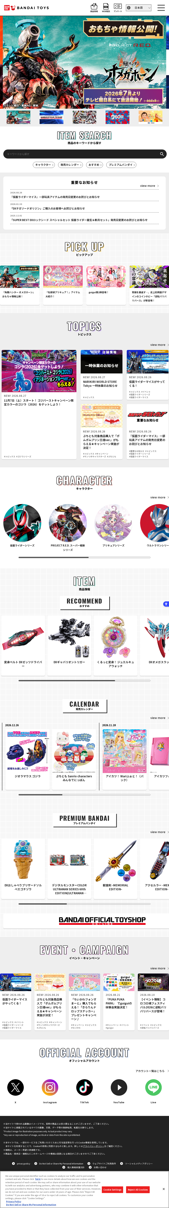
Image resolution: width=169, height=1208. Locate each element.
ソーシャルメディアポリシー (139, 1163)
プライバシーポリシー (93, 1146)
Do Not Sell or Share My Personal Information (61, 1163)
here (38, 1179)
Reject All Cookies (138, 1189)
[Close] (163, 1189)
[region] (84, 1189)
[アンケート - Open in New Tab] (118, 10)
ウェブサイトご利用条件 (104, 1163)
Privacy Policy (13, 1201)
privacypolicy (23, 1163)
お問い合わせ (100, 1167)
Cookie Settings (112, 1189)
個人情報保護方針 (75, 1167)
